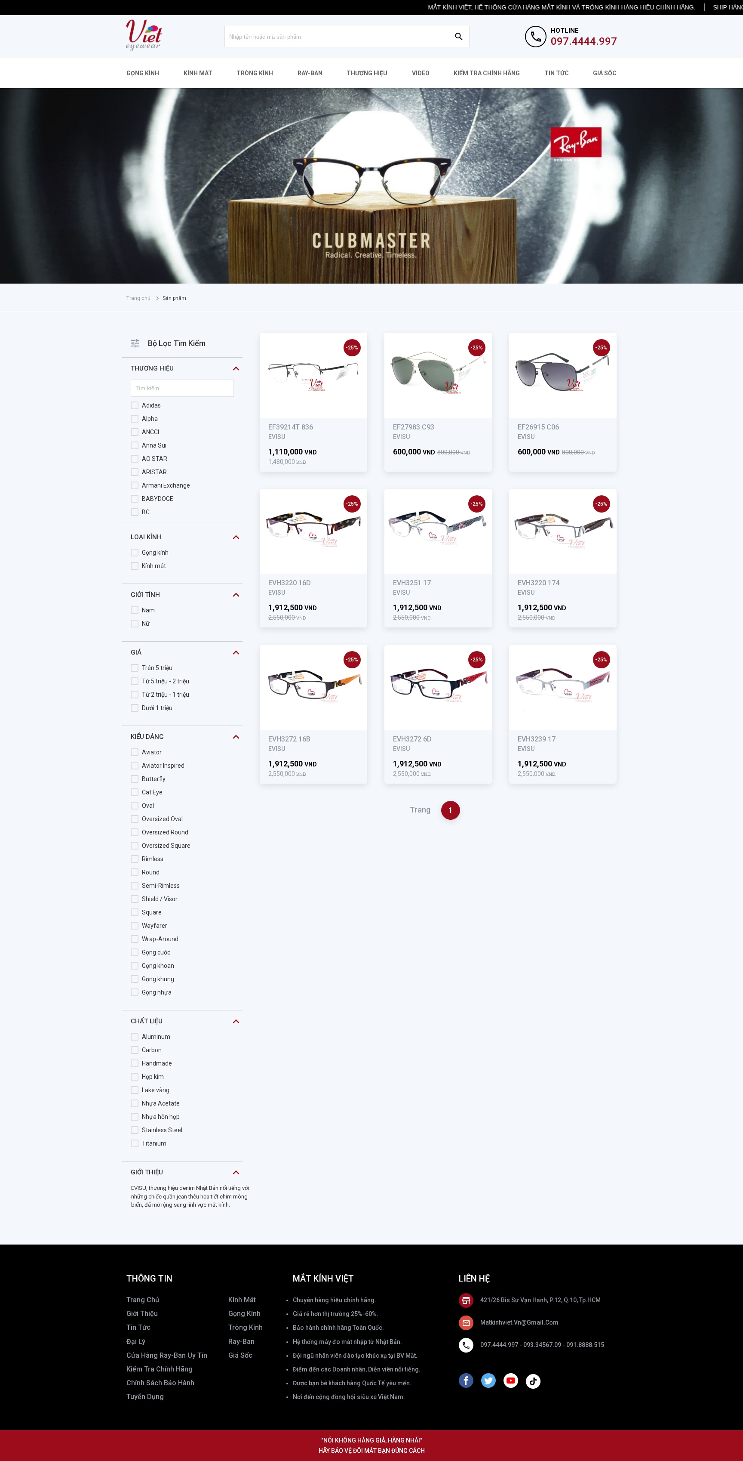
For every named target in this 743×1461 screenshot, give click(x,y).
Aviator (152, 752)
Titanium (154, 1143)
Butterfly (154, 778)
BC (146, 512)
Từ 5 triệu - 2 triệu (165, 681)
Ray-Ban (310, 73)
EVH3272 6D (412, 739)
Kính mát (198, 73)
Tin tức (556, 73)
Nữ (146, 623)
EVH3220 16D (289, 583)
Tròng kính (254, 73)
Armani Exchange (166, 485)
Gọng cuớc (156, 952)
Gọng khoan (158, 965)
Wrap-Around (160, 939)
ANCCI (150, 432)
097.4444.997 (584, 41)
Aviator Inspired (163, 765)
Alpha (150, 418)
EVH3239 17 (537, 739)
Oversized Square (166, 845)
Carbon (152, 1050)
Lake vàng (155, 1090)
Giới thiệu (142, 1314)
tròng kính (245, 1327)
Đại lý (135, 1341)
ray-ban (241, 1341)
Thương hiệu (367, 73)
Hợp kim (153, 1076)
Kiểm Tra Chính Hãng (487, 73)
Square (152, 912)
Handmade (157, 1063)
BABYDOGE (157, 498)
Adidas (151, 405)
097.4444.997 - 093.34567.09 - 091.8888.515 (542, 1344)
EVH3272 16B (289, 739)
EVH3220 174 (538, 583)
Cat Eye (152, 792)
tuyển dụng (145, 1397)
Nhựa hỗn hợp (161, 1116)
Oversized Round (165, 832)
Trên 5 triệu (157, 667)
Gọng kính (142, 73)
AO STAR (154, 458)
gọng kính (244, 1314)
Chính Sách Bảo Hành (160, 1383)
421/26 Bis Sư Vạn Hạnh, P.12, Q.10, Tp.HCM (540, 1300)
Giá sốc (605, 73)
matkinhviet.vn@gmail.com (519, 1322)
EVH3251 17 (412, 583)
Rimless (152, 859)
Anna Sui (154, 445)
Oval (148, 805)
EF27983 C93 (413, 427)
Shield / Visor (160, 899)
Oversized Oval (162, 818)
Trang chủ (138, 298)
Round (151, 872)
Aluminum (156, 1036)
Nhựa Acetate (161, 1103)
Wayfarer (154, 925)
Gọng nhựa (157, 992)
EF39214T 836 (290, 427)
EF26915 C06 (538, 427)
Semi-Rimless (161, 885)
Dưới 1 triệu (157, 707)
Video (421, 73)
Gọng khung (158, 979)
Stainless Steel (162, 1130)
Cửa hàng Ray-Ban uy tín (166, 1355)
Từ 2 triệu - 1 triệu (165, 694)
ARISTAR (154, 472)
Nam (148, 610)
